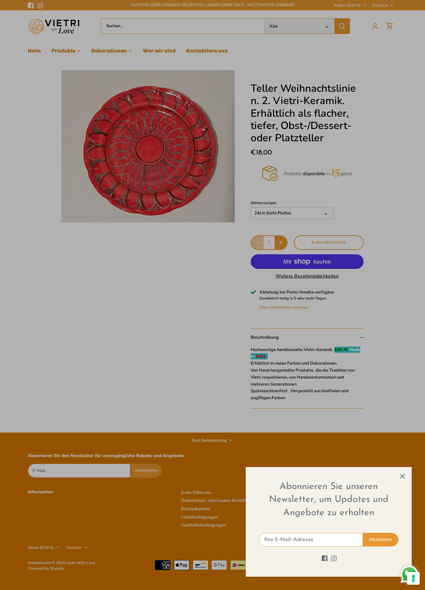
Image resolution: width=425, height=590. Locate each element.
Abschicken (380, 539)
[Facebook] (324, 558)
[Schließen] (402, 476)
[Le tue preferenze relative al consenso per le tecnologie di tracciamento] (413, 578)
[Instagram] (334, 558)
